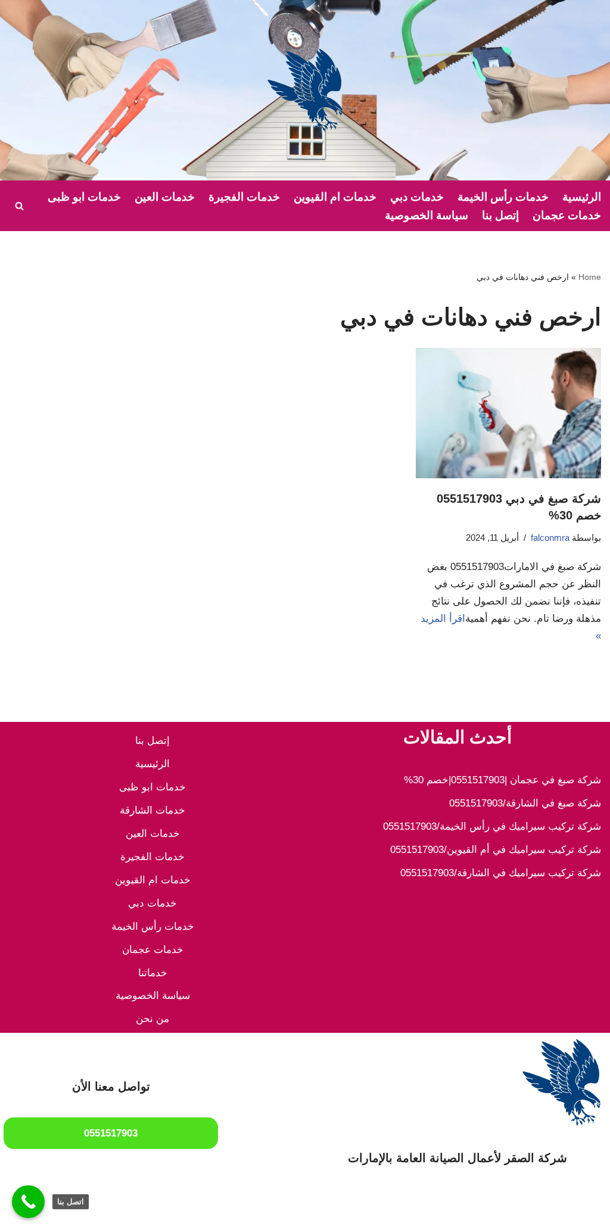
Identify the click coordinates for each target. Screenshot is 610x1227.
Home (589, 277)
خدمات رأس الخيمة (503, 197)
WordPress (478, 1210)
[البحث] (19, 205)
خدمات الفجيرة (244, 197)
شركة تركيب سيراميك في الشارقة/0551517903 (500, 873)
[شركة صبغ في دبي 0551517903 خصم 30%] (508, 413)
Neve (589, 1210)
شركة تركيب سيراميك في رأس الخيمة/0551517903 (492, 826)
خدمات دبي (417, 197)
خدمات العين (165, 197)
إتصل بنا (500, 215)
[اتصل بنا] (28, 1201)
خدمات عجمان (567, 215)
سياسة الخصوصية (426, 215)
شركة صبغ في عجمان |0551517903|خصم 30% (502, 780)
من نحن (152, 1018)
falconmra (550, 537)
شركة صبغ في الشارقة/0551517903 (525, 803)
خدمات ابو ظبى (84, 197)
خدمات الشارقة (152, 810)
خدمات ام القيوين (335, 197)
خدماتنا (152, 973)
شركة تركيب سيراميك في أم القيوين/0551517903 (495, 849)
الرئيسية (581, 197)
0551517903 (111, 1133)
